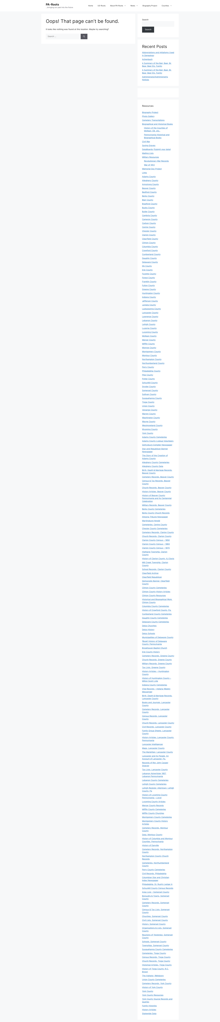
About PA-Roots (116, 6)
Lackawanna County (151, 309)
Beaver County (149, 188)
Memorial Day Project (152, 169)
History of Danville (150, 845)
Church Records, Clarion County (156, 536)
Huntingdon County (151, 293)
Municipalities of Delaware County (157, 637)
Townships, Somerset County (155, 945)
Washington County (151, 418)
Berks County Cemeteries (153, 509)
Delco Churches (149, 626)
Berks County (148, 196)
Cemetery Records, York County (156, 983)
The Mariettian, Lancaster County (157, 752)
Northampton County (151, 359)
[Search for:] (63, 36)
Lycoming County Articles (153, 801)
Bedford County (149, 192)
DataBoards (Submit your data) (156, 149)
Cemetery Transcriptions (153, 120)
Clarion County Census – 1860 (156, 544)
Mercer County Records (153, 805)
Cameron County (150, 219)
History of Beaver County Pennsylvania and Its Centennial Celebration (157, 498)
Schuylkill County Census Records (157, 888)
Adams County (149, 176)
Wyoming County (150, 429)
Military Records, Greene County (157, 663)
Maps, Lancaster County (153, 748)
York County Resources (152, 995)
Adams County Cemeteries (154, 437)
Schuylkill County (150, 383)
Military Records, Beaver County (157, 505)
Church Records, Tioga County (156, 961)
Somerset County (150, 390)
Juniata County (149, 305)
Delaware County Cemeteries (155, 622)
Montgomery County (151, 351)
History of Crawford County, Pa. (156, 610)
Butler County (148, 211)
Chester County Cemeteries (155, 528)
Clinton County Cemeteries (154, 588)
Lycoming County (150, 332)
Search (145, 20)
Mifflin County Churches (153, 813)
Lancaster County (150, 313)
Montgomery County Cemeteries (157, 817)
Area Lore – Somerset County (155, 892)
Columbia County (150, 246)
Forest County (148, 278)
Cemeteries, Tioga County (154, 953)
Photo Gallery (148, 116)
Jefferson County (150, 301)
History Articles (149, 1010)
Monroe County (149, 348)
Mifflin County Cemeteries (154, 809)
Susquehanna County (152, 398)
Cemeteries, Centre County (154, 524)
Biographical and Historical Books (157, 124)
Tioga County (148, 402)
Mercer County (149, 340)
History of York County (152, 987)
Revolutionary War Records (156, 161)
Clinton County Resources (154, 595)
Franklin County (149, 281)
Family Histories (149, 1006)
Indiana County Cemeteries (154, 685)
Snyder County (149, 386)
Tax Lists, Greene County (153, 667)
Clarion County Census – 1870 (156, 548)
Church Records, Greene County (157, 660)
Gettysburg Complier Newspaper (157, 445)
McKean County (149, 336)
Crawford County (150, 250)
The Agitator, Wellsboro (153, 976)
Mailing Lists (148, 153)
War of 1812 (149, 165)
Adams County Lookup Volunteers (157, 441)
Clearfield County (150, 239)
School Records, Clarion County (156, 569)
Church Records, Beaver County (156, 488)
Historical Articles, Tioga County (157, 965)
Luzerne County (149, 328)
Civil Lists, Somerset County (155, 920)
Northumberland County (153, 363)
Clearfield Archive (150, 573)
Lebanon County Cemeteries (155, 780)
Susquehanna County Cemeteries (157, 949)
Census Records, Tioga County (156, 957)
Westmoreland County (152, 425)
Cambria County (149, 215)
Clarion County (149, 235)
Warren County (149, 414)
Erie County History (151, 652)
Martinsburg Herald (151, 521)
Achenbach (147, 59)
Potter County (148, 379)
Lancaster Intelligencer (152, 744)
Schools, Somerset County (154, 941)
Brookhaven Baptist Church (154, 648)
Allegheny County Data (152, 466)
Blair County (147, 200)
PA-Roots (52, 4)
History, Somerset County (154, 924)
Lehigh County (148, 324)
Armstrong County (150, 184)
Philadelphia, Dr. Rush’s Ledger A (157, 884)
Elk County (147, 266)
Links (144, 173)
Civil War (146, 141)
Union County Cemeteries (154, 979)
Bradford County (149, 204)
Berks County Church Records (156, 513)
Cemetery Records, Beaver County (158, 477)
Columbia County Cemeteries (155, 606)
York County (147, 433)
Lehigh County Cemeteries (154, 784)
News (133, 6)
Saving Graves (148, 145)
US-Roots (102, 6)
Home (90, 6)
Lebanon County (149, 320)
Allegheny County (150, 180)
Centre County (148, 227)
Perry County (148, 367)
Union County (148, 406)
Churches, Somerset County (155, 916)
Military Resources (150, 157)
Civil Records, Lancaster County (156, 727)
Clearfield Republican (152, 577)
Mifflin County (148, 344)
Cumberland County (151, 254)
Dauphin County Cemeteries (155, 618)
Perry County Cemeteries (153, 870)
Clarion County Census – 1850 (156, 540)
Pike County (147, 375)
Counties (165, 6)
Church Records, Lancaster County (158, 723)
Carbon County (149, 223)
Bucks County (148, 208)
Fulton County (148, 285)
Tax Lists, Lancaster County (155, 769)
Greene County (149, 289)
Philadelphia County (151, 371)
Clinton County (149, 243)
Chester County (149, 231)
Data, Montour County (152, 835)
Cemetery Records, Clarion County (158, 532)
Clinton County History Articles (156, 591)
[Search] (84, 36)
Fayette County (149, 274)
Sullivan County (149, 394)
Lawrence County (150, 316)
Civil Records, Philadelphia (154, 873)
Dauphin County (149, 258)
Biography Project (150, 6)
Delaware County (150, 262)
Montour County (149, 355)
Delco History (148, 629)
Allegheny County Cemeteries (155, 462)
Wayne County (148, 421)
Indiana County (149, 297)
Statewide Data (149, 1013)
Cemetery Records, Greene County (158, 656)
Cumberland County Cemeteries (157, 614)
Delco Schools (148, 633)
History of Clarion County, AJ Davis (158, 558)
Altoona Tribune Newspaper (155, 517)
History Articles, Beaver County (156, 491)
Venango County (149, 410)
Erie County (147, 270)
